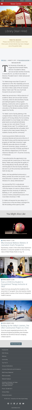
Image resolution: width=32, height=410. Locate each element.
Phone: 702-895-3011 (7, 388)
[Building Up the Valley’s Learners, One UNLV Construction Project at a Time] (16, 320)
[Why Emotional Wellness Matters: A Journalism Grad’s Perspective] (16, 236)
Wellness (4, 356)
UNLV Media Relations (24, 60)
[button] (2, 4)
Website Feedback (6, 379)
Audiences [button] (28, 0)
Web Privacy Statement (7, 372)
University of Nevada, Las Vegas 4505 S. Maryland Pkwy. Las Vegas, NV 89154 (10, 384)
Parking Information (7, 395)
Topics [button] (21, 0)
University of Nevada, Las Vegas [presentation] (2, 1)
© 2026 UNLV (7, 398)
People (4, 60)
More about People (16, 343)
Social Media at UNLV (15, 407)
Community (5, 359)
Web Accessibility (6, 375)
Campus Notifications (7, 366)
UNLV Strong (5, 353)
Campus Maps (5, 392)
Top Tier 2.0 (5, 362)
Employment (5, 349)
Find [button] (30, 4)
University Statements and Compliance (11, 369)
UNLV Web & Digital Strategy (22, 398)
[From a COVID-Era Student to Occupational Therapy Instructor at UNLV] (16, 278)
